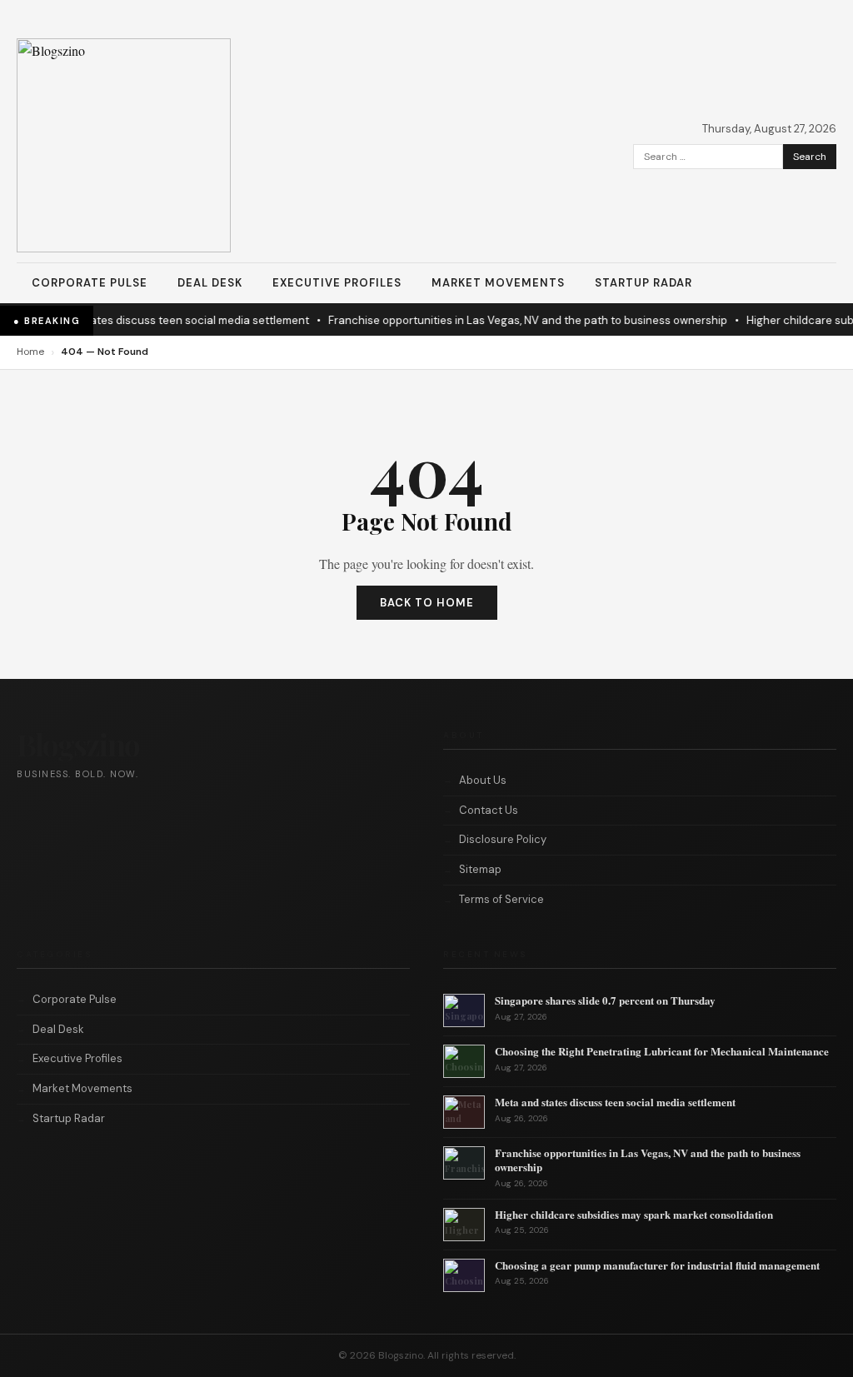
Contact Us (488, 810)
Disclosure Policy (502, 839)
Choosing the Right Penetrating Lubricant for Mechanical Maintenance (662, 1051)
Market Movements (498, 283)
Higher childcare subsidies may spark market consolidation (634, 1214)
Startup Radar (643, 283)
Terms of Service (501, 899)
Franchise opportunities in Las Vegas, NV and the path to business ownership (516, 320)
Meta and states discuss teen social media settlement (157, 320)
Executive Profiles (337, 283)
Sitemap (480, 869)
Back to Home (427, 603)
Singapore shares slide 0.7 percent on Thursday (605, 1000)
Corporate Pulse (89, 283)
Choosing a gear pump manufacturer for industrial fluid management (657, 1265)
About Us (482, 780)
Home (30, 351)
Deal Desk (209, 283)
